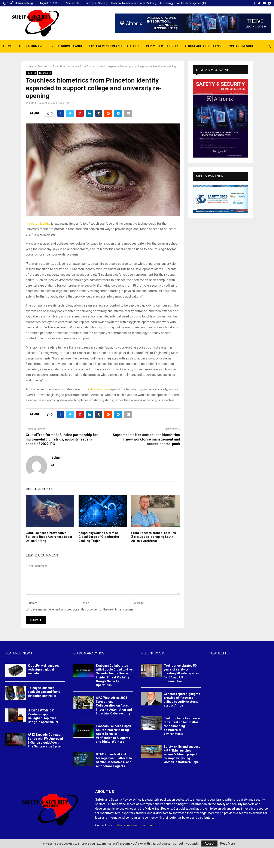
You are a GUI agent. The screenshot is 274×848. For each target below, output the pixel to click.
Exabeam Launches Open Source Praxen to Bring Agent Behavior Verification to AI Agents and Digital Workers (113, 733)
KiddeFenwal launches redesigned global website (44, 669)
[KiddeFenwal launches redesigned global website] (15, 670)
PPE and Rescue (241, 46)
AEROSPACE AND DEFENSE (203, 46)
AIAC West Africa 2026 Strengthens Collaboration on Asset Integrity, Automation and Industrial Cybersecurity (114, 705)
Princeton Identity (38, 224)
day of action (99, 389)
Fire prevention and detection (114, 46)
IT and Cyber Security (95, 3)
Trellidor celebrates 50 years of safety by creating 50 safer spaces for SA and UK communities (181, 673)
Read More (227, 843)
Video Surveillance (67, 46)
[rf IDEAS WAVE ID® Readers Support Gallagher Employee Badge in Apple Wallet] (15, 715)
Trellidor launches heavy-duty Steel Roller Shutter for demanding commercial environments (182, 726)
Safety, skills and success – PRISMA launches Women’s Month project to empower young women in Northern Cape (182, 754)
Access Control (31, 46)
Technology (166, 3)
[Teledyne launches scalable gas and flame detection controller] (15, 692)
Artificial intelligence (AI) (191, 3)
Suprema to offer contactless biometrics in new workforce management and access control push (146, 439)
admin (33, 102)
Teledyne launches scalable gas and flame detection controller (44, 691)
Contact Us (72, 3)
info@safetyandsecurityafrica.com (134, 825)
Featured (31, 73)
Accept (209, 843)
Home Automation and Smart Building (133, 3)
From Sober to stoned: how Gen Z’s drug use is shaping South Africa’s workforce (153, 536)
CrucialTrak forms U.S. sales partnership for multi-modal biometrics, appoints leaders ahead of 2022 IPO (62, 439)
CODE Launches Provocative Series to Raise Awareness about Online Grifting (49, 536)
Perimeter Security (162, 46)
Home (7, 46)
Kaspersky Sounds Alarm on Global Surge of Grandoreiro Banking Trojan (99, 536)
